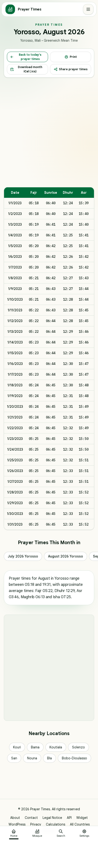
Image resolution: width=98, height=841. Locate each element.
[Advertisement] (49, 132)
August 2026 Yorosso (65, 556)
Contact (31, 818)
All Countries (80, 824)
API (69, 818)
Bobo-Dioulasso (74, 758)
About (15, 818)
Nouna (32, 758)
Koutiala (55, 747)
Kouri (17, 747)
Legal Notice (52, 818)
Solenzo (78, 747)
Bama (35, 747)
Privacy (35, 824)
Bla (49, 758)
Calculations (55, 824)
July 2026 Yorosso (23, 556)
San (14, 758)
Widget (82, 818)
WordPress (17, 824)
